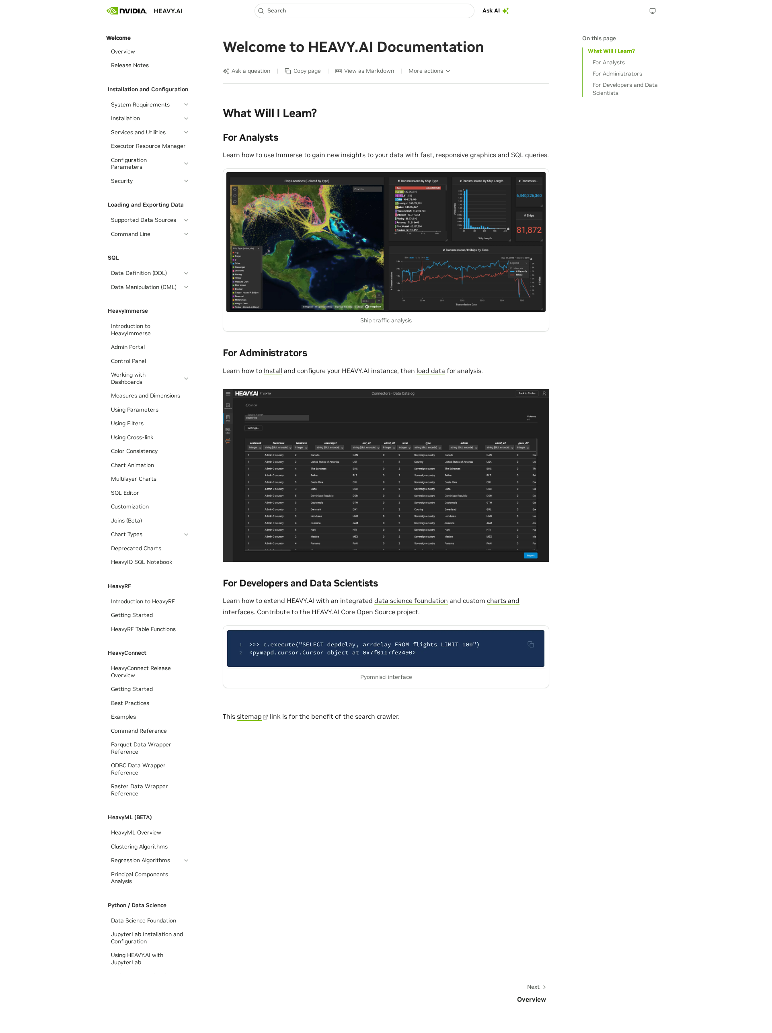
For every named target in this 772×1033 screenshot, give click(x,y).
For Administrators (617, 73)
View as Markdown (369, 70)
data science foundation (411, 600)
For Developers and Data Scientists (625, 88)
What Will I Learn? (611, 51)
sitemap (249, 716)
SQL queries (529, 155)
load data (431, 371)
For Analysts (609, 62)
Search (276, 10)
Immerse (289, 155)
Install (273, 371)
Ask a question (251, 70)
